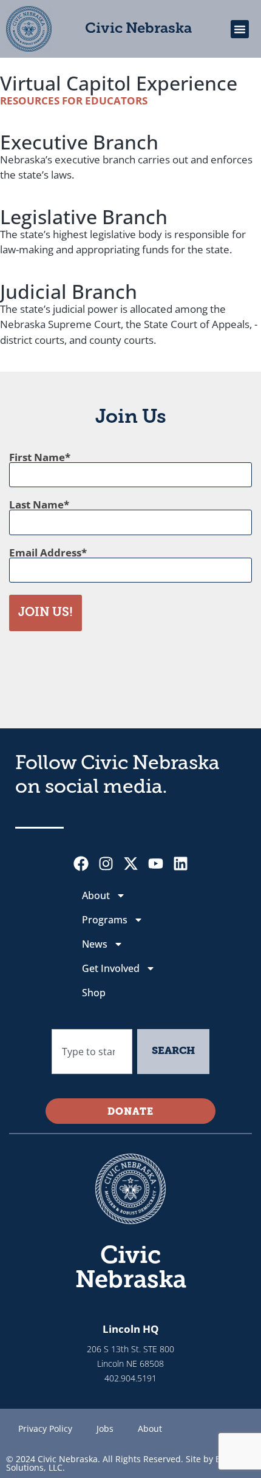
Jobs (105, 1428)
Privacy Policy (45, 1428)
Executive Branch (79, 142)
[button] (240, 29)
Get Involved (111, 968)
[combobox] (92, 1051)
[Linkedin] (180, 863)
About (96, 895)
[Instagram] (106, 863)
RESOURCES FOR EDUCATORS (73, 101)
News (94, 944)
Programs (104, 919)
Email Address (45, 552)
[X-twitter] (130, 863)
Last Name (36, 504)
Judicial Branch (68, 291)
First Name (37, 457)
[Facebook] (81, 863)
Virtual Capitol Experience (118, 83)
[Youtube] (155, 863)
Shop (94, 992)
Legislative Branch (84, 217)
